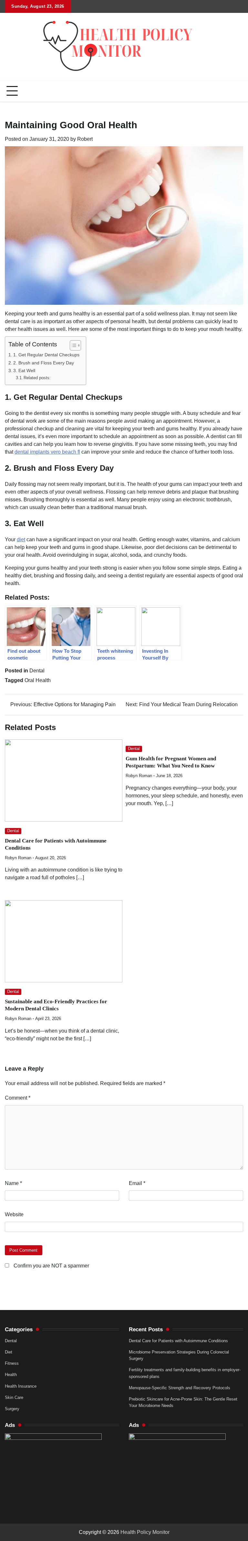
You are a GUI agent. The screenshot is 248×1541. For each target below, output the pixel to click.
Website (14, 1214)
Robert (85, 139)
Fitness (12, 1363)
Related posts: (37, 377)
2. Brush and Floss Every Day (43, 362)
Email (137, 1183)
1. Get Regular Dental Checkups (46, 354)
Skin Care (14, 1397)
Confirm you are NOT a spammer (50, 1265)
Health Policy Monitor (145, 1532)
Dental (37, 670)
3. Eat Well (24, 370)
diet (21, 539)
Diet (8, 1352)
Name (13, 1183)
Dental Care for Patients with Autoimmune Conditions (178, 1340)
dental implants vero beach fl (47, 452)
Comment (17, 1098)
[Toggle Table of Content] (72, 345)
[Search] (238, 91)
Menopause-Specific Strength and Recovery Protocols (179, 1387)
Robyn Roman (18, 858)
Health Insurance (20, 1386)
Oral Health (38, 680)
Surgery (12, 1408)
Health (11, 1374)
